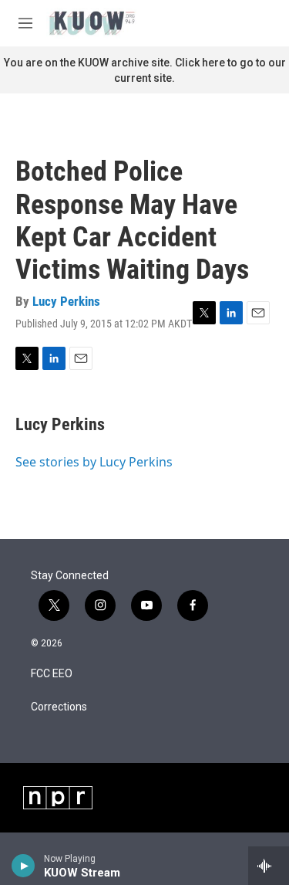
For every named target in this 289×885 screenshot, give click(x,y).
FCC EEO (51, 674)
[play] (23, 865)
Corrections (59, 707)
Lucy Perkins (66, 301)
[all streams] (268, 865)
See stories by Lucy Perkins (94, 461)
